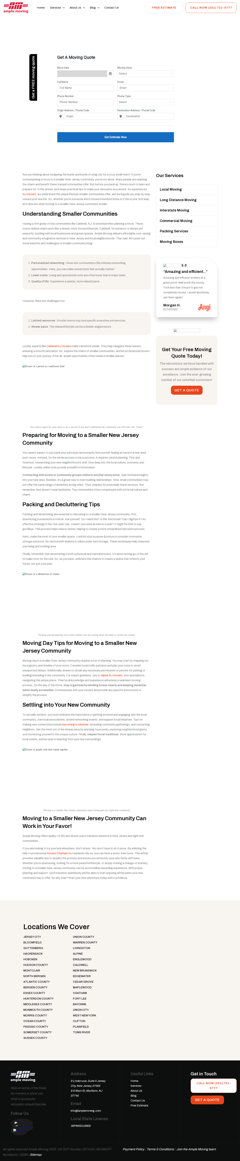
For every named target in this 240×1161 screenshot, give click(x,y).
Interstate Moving (174, 210)
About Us (75, 7)
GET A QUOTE (186, 390)
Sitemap (35, 1154)
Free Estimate (164, 7)
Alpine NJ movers (111, 675)
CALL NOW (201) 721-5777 (211, 7)
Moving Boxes (171, 242)
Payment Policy (133, 1149)
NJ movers (29, 194)
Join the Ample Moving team (196, 1149)
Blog (93, 7)
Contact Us (111, 7)
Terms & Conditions (160, 1149)
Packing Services (174, 231)
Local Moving (171, 189)
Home (41, 7)
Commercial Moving (176, 221)
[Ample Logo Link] (23, 1078)
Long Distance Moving (178, 200)
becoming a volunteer (75, 724)
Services (55, 7)
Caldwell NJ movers (58, 346)
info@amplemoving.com (86, 1110)
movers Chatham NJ (59, 853)
